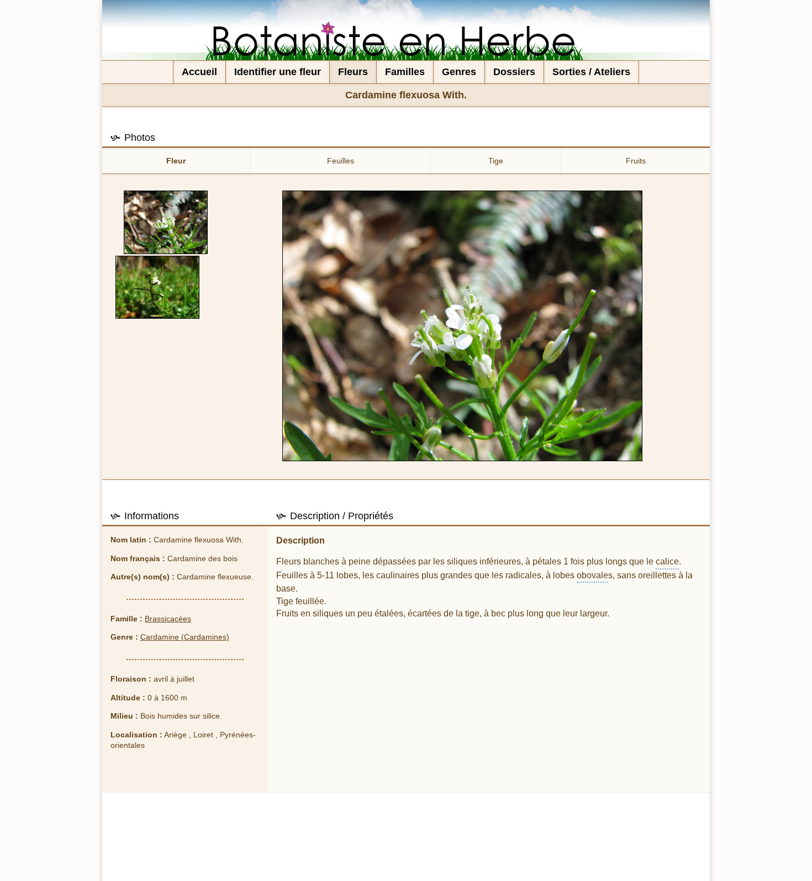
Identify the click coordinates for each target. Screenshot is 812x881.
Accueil (199, 71)
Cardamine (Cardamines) (184, 636)
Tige (495, 160)
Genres (459, 71)
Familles (405, 71)
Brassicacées (168, 618)
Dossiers (514, 71)
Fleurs (353, 71)
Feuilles (340, 160)
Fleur (176, 160)
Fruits (636, 160)
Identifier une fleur (277, 71)
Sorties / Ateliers (591, 71)
